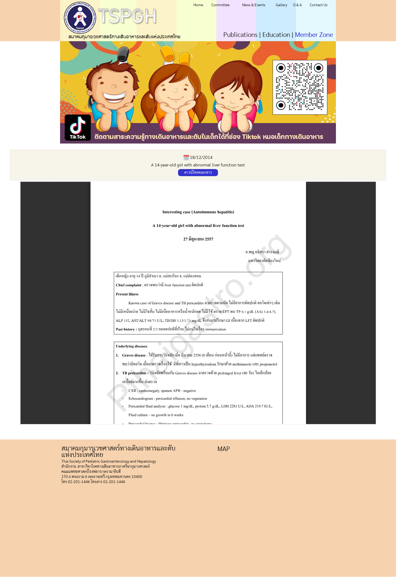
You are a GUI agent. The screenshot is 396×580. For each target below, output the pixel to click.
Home (198, 5)
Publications (240, 35)
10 (274, 145)
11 (268, 145)
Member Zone (314, 35)
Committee (220, 5)
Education (276, 35)
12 (261, 145)
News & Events (253, 5)
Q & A (297, 5)
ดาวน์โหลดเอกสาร (198, 172)
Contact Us (319, 5)
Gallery (281, 5)
